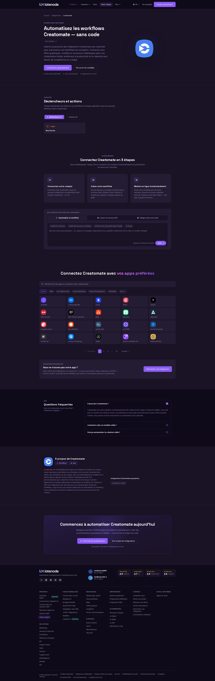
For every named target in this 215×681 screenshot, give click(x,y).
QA (40, 665)
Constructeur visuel (70, 595)
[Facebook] (60, 580)
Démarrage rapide (93, 595)
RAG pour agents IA (46, 610)
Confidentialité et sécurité (130, 674)
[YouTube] (51, 580)
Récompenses (91, 629)
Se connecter (147, 4)
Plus (116, 4)
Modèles (66, 616)
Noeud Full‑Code (69, 606)
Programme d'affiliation (118, 599)
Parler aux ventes (139, 599)
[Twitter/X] (41, 580)
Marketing (43, 628)
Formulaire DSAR (65, 677)
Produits (73, 4)
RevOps (42, 661)
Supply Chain (44, 655)
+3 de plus (129, 226)
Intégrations (56, 15)
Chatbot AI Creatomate (58, 226)
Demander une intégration (157, 369)
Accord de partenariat (80, 677)
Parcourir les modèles (85, 68)
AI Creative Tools (63, 291)
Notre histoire (91, 623)
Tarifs (95, 4)
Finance (42, 651)
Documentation (92, 599)
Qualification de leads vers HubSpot (80, 226)
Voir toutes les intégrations (123, 541)
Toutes (43, 291)
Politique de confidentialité (84, 674)
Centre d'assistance (140, 606)
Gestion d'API (44, 613)
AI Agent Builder (69, 602)
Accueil (46, 15)
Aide (74, 463)
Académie (90, 609)
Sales (41, 648)
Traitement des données (147, 674)
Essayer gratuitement (165, 4)
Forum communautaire (95, 612)
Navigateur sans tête (70, 609)
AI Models (112, 291)
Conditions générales (66, 674)
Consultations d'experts (142, 614)
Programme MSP (116, 602)
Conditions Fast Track (95, 677)
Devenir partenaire (117, 595)
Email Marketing (79, 291)
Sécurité (89, 633)
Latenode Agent (48, 596)
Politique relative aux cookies (103, 674)
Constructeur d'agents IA (48, 601)
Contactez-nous (139, 595)
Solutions (84, 4)
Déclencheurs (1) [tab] (55, 117)
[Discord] (55, 580)
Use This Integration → (64, 128)
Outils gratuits (91, 606)
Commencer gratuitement (58, 68)
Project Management (97, 291)
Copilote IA (70, 619)
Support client (44, 645)
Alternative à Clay (116, 626)
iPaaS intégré (106, 4)
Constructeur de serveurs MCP (45, 605)
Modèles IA (67, 599)
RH (40, 641)
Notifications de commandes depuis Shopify (108, 226)
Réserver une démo (140, 602)
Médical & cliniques (46, 638)
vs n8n (112, 623)
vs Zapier (113, 616)
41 (117, 351)
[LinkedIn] (46, 580)
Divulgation (161, 674)
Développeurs (44, 658)
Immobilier (43, 634)
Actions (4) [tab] (73, 117)
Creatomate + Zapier (118, 483)
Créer (160, 243)
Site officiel (62, 463)
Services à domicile (46, 631)
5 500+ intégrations (70, 612)
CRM (51, 291)
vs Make (113, 619)
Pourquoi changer (116, 613)
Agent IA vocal (162, 595)
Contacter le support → (52, 410)
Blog (88, 602)
